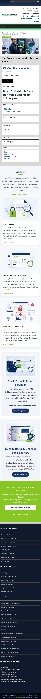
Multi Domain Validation (8, 580)
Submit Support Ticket (20, 514)
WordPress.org (9, 159)
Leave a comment (15, 72)
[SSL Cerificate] (10, 15)
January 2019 (9, 129)
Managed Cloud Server (8, 626)
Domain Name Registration (9, 653)
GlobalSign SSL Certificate (9, 550)
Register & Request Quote (20, 507)
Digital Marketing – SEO (8, 615)
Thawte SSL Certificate (8, 554)
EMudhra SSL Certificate (8, 546)
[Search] (38, 1)
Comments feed (10, 156)
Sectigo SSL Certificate (8, 542)
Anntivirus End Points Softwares (11, 603)
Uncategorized (9, 142)
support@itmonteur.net (20, 502)
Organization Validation (8, 588)
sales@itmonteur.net (19, 500)
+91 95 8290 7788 (17, 494)
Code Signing (5, 573)
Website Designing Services (10, 649)
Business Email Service (8, 656)
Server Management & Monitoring (12, 634)
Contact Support (20, 411)
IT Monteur (35, 697)
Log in (6, 152)
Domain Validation (6, 592)
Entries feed (8, 154)
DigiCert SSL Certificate (8, 535)
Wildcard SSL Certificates (8, 577)
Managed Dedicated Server (9, 622)
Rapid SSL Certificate (7, 557)
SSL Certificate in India (15, 68)
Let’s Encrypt (5, 561)
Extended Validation (7, 584)
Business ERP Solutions (8, 641)
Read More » (7, 81)
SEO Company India (19, 697)
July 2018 (7, 131)
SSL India (7, 109)
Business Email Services (8, 611)
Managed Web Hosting (8, 607)
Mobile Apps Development (9, 645)
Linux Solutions (6, 630)
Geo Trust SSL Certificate (9, 539)
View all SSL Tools (20, 194)
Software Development (8, 637)
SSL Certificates (6, 619)
